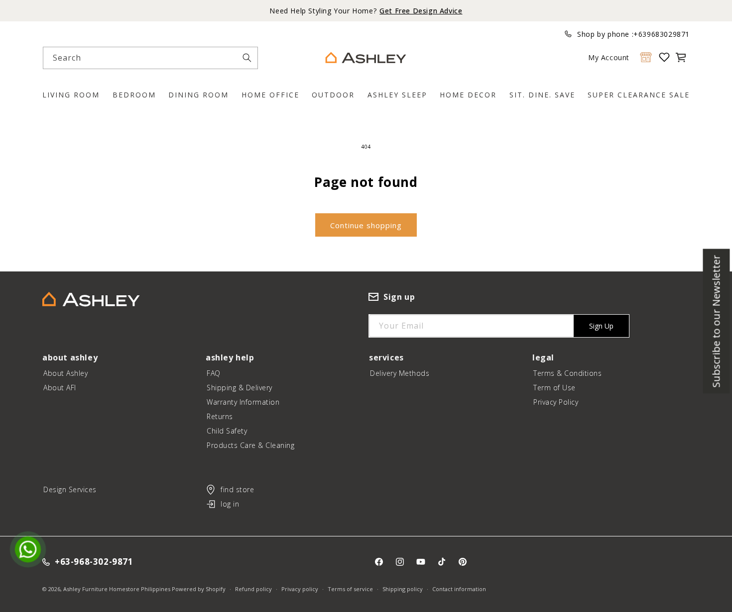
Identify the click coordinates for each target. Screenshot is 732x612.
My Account (608, 57)
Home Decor (468, 94)
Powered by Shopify (199, 589)
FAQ (214, 373)
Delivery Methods (399, 373)
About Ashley (65, 373)
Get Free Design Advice (420, 10)
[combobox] (150, 58)
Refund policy (253, 589)
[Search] (247, 58)
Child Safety (227, 431)
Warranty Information (243, 402)
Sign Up (601, 326)
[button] (681, 57)
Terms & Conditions (567, 373)
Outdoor (333, 94)
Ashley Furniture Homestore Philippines (116, 589)
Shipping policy (402, 589)
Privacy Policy (555, 402)
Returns (220, 416)
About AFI (59, 387)
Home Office (270, 94)
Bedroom (134, 94)
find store (237, 489)
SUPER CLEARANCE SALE (639, 94)
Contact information (459, 589)
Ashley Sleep (397, 94)
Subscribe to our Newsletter (716, 321)
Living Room (71, 94)
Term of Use (554, 387)
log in (230, 504)
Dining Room (198, 94)
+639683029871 (661, 34)
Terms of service (350, 589)
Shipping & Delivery (239, 387)
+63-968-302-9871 (94, 562)
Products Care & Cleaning (250, 445)
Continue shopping (366, 225)
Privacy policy (299, 589)
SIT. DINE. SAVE (542, 94)
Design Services (70, 489)
